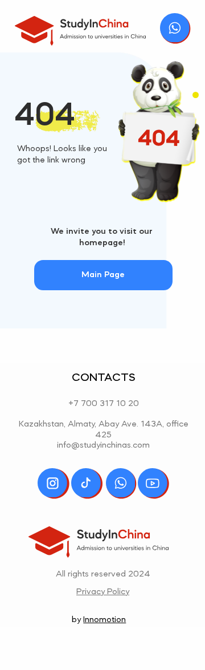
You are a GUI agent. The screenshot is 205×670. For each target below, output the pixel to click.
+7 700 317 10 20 (103, 403)
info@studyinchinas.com (103, 445)
